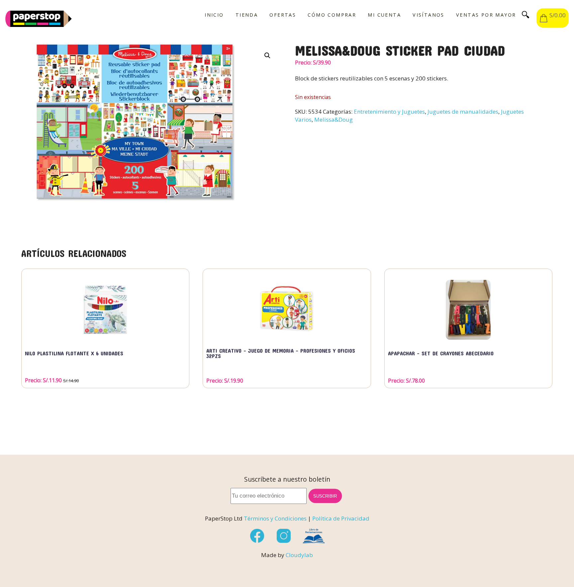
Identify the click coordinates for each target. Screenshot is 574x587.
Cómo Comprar (332, 15)
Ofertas (282, 15)
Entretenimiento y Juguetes (389, 111)
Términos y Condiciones (275, 518)
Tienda (247, 15)
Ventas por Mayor (486, 15)
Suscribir (325, 495)
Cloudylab (299, 555)
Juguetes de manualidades (463, 111)
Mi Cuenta (384, 15)
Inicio (214, 15)
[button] (267, 55)
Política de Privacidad (340, 518)
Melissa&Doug (333, 119)
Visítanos (428, 15)
